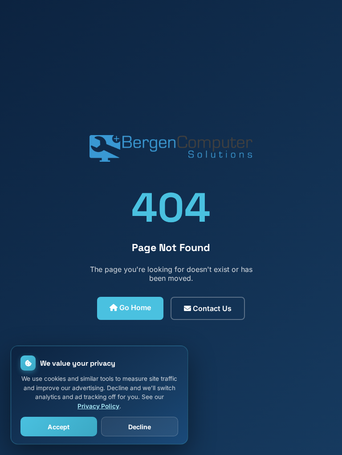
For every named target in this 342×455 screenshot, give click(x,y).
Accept (58, 427)
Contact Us (211, 308)
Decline (139, 427)
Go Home (134, 307)
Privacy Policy (98, 406)
